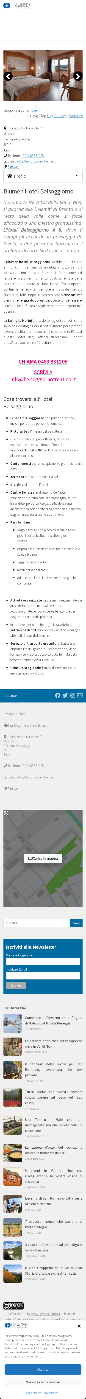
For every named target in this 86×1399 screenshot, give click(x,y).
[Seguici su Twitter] (65, 695)
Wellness (76, 115)
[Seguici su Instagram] (72, 695)
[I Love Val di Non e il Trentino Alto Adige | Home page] (21, 6)
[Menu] (80, 5)
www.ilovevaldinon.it (45, 1314)
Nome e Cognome (19, 955)
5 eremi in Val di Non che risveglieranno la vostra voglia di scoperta (54, 1176)
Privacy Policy (50, 1392)
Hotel (34, 110)
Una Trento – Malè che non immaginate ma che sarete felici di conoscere (54, 1125)
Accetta (43, 1369)
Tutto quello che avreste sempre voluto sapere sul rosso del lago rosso (54, 1097)
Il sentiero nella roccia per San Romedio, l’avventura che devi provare (54, 1069)
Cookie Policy (33, 1392)
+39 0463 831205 (32, 156)
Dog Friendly (56, 115)
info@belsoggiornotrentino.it (37, 161)
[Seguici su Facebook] (58, 695)
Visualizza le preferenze (43, 1382)
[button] (79, 1326)
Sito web (13, 167)
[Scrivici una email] (80, 695)
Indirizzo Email (16, 969)
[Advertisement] (44, 17)
